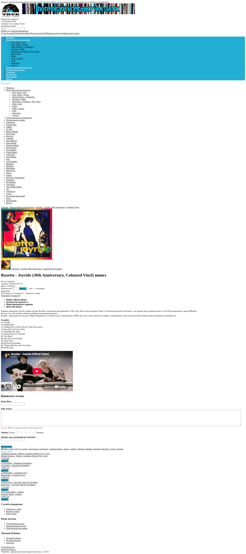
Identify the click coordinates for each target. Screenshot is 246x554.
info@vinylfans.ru (8, 549)
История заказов (13, 540)
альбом (73, 449)
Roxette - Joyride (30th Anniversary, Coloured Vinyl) (57, 207)
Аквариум (10, 191)
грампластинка (55, 449)
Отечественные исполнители (19, 68)
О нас (3, 33)
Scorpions (10, 180)
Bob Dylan (10, 134)
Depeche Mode (12, 145)
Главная (4, 207)
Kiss (8, 159)
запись (66, 449)
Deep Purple (11, 143)
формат (89, 449)
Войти (4, 31)
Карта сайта (11, 514)
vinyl (16, 449)
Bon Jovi (9, 136)
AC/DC (9, 129)
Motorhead (10, 168)
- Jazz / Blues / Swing (20, 95)
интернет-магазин (101, 449)
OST (13, 61)
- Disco (14, 106)
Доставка (10, 33)
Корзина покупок (54, 33)
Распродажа (11, 74)
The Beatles (11, 182)
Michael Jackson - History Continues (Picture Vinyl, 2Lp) (24, 456)
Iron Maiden (11, 157)
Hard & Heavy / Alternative (22, 47)
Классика (15, 63)
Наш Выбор (11, 77)
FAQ (45, 33)
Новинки (10, 38)
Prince (8, 173)
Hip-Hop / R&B (17, 49)
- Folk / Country (17, 108)
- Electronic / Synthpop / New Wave (26, 102)
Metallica (10, 166)
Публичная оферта (22, 33)
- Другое (15, 115)
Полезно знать (36, 33)
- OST (13, 111)
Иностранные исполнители (18, 40)
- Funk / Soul (16, 104)
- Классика (16, 113)
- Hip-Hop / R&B (18, 99)
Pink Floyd (10, 171)
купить (113, 449)
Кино (8, 198)
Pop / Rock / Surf (18, 42)
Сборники (10, 72)
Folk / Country (17, 58)
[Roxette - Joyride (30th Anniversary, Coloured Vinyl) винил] (26, 259)
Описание (5, 296)
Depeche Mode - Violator (11, 494)
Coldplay (10, 138)
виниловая (33, 449)
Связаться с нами (13, 509)
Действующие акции (15, 524)
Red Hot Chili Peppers (15, 178)
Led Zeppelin (11, 161)
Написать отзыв (33, 293)
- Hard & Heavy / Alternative (23, 97)
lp (20, 449)
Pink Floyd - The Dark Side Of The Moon (18, 485)
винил (25, 449)
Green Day (10, 155)
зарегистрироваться (19, 31)
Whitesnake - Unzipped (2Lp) (13, 475)
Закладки (10, 543)
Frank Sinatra (11, 152)
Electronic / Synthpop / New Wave (25, 51)
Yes (7, 189)
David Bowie (11, 141)
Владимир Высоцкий (15, 196)
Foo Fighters (11, 150)
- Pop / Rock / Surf (19, 92)
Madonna (10, 164)
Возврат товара (12, 511)
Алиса (9, 194)
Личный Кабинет (13, 538)
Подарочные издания (15, 70)
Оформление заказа (70, 33)
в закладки (40, 288)
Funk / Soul (16, 54)
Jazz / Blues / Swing (19, 45)
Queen (9, 175)
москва (120, 449)
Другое (14, 65)
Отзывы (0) (15, 296)
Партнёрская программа (16, 528)
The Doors (10, 184)
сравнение (5, 291)
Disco (13, 56)
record (10, 449)
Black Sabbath (12, 132)
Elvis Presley (11, 148)
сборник (81, 449)
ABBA (9, 127)
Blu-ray (9, 79)
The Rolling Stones (14, 187)
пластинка (43, 449)
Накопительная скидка (16, 526)
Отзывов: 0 (19, 293)
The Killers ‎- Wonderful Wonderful (15, 465)
